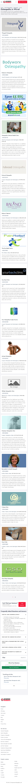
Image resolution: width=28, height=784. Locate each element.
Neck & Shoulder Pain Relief (6, 743)
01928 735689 (5, 544)
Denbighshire (8, 435)
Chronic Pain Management (6, 739)
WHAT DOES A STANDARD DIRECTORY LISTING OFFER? (13, 642)
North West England (13, 37)
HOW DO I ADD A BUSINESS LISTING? (10, 614)
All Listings (3, 711)
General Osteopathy (4, 731)
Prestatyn (3, 435)
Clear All (22, 657)
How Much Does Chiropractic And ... (12, 680)
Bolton (2, 766)
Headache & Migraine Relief (6, 748)
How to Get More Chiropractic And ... (13, 676)
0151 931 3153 (5, 282)
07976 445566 (5, 471)
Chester (3, 511)
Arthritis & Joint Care (4, 752)
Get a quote (3, 713)
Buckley (3, 473)
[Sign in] (16, 2)
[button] (25, 657)
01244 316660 (5, 509)
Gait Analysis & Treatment (5, 754)
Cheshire (9, 395)
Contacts (2, 715)
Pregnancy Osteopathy (5, 735)
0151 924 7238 (5, 321)
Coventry (2, 775)
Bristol (2, 770)
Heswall (3, 77)
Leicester (16, 772)
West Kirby (4, 140)
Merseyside (7, 37)
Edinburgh (16, 763)
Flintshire (5, 252)
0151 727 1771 (5, 177)
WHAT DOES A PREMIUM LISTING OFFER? (11, 647)
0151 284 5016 (5, 358)
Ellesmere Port (4, 395)
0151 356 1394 (5, 393)
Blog (2, 717)
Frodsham (4, 546)
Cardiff (2, 772)
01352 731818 (5, 250)
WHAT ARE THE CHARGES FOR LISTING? (11, 637)
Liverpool (3, 179)
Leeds (15, 770)
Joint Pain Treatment (4, 746)
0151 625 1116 (5, 137)
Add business (22, 604)
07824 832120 (5, 580)
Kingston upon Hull (18, 767)
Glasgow (16, 765)
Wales (9, 252)
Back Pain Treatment (4, 741)
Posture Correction (4, 737)
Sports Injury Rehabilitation (6, 750)
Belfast (2, 762)
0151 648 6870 (5, 35)
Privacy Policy (3, 724)
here (7, 617)
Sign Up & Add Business (14, 667)
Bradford (2, 768)
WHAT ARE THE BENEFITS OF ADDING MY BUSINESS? (11, 652)
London (15, 776)
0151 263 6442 (5, 215)
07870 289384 (5, 433)
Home (2, 709)
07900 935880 (5, 75)
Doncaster (3, 777)
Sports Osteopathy (4, 733)
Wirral (3, 37)
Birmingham (3, 764)
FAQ (2, 721)
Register (2, 719)
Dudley (15, 761)
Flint (2, 252)
